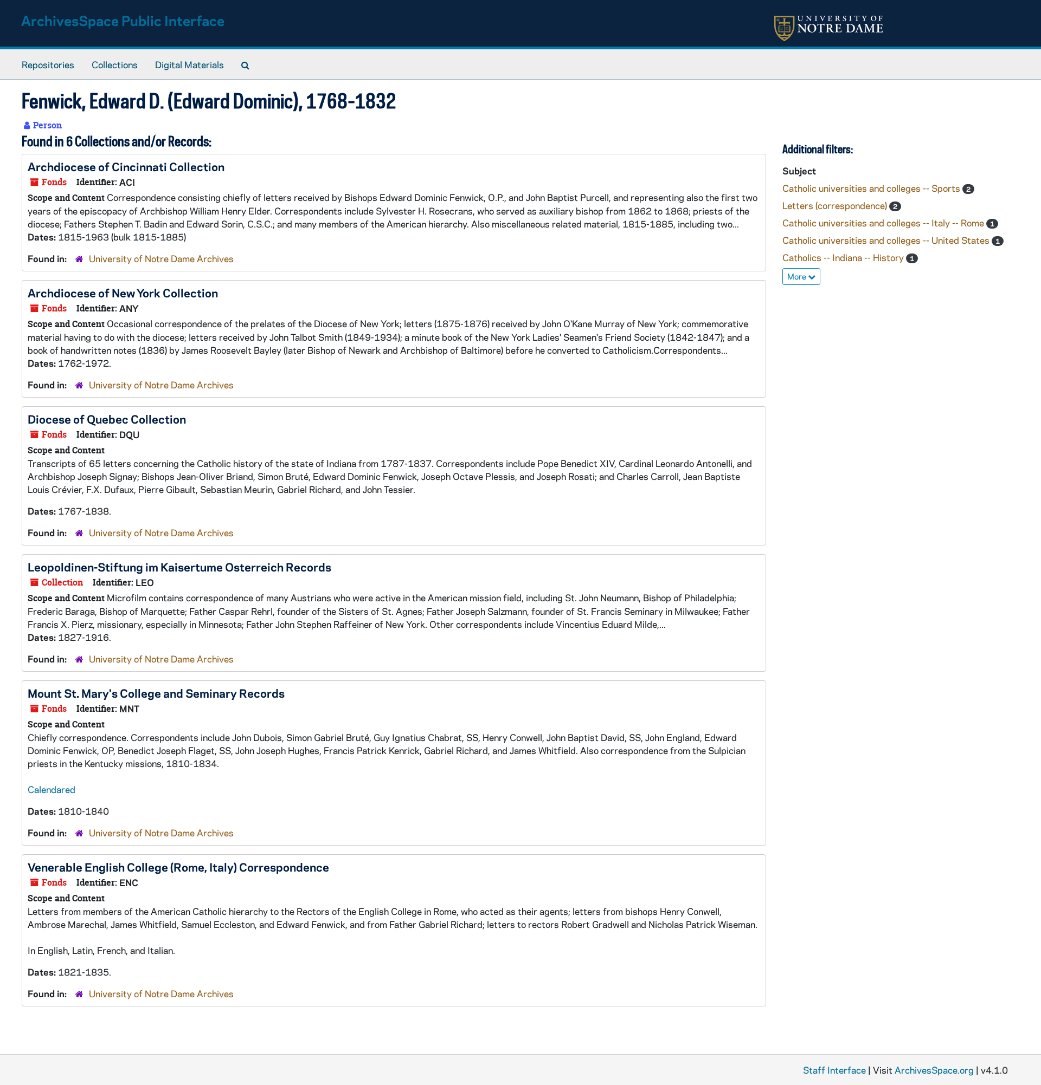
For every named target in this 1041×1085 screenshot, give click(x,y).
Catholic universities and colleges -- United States (887, 240)
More (797, 276)
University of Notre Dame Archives (161, 258)
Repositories (48, 64)
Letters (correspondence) (835, 205)
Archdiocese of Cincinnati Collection (126, 166)
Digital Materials (189, 64)
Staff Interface (834, 1070)
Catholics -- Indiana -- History (844, 257)
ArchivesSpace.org (934, 1070)
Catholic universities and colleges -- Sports (872, 188)
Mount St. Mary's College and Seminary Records (156, 692)
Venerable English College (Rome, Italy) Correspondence (178, 866)
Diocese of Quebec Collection (107, 418)
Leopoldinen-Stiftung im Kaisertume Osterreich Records (179, 566)
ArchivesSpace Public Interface (122, 20)
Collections (115, 64)
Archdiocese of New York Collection (123, 292)
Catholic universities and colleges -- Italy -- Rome (884, 223)
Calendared (51, 789)
